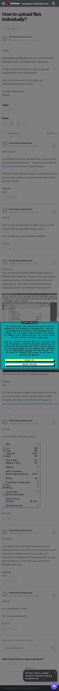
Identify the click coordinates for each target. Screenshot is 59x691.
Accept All (29, 360)
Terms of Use (38, 348)
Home (13, 3)
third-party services (22, 350)
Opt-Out (35, 355)
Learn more (43, 337)
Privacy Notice (17, 348)
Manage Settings (29, 364)
